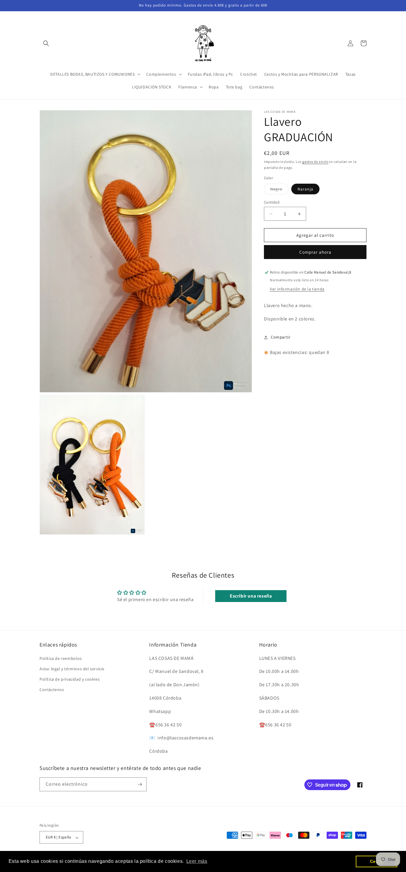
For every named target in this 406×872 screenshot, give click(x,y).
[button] (46, 43)
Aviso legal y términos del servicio (72, 668)
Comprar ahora (315, 252)
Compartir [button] (280, 337)
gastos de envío (315, 161)
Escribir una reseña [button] (251, 596)
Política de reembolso (61, 658)
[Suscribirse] (139, 784)
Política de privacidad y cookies (70, 679)
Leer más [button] (196, 861)
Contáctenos (52, 689)
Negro (279, 190)
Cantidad (271, 202)
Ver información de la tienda (297, 289)
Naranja (305, 189)
